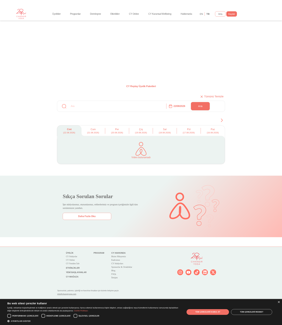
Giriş (220, 14)
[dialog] (141, 312)
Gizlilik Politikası (81, 311)
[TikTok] (197, 272)
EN (201, 13)
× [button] (279, 302)
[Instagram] (180, 272)
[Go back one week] (222, 120)
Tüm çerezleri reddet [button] (251, 312)
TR (207, 13)
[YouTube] (188, 272)
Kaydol (231, 14)
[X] (213, 272)
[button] (93, 321)
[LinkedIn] (205, 272)
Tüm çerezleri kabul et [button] (207, 312)
